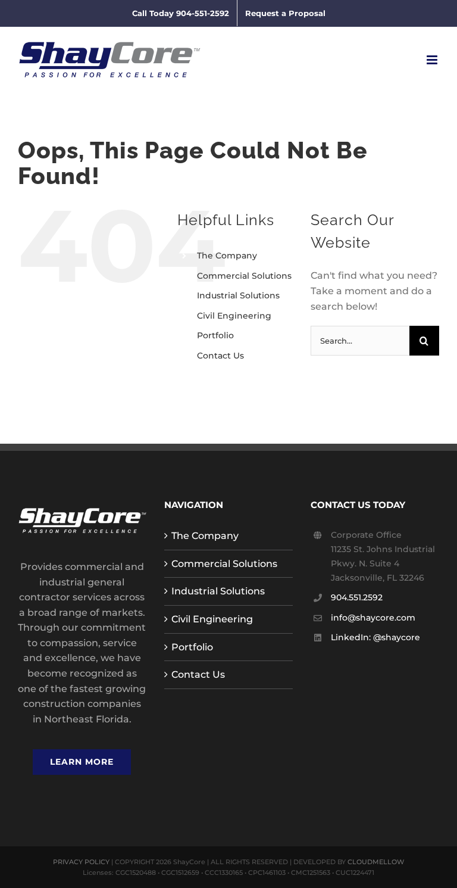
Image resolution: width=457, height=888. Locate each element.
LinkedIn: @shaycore (375, 637)
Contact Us (220, 355)
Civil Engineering (234, 315)
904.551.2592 (357, 597)
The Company (227, 255)
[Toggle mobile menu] (433, 60)
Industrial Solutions (238, 295)
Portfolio (215, 335)
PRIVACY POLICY (81, 862)
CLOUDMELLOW (376, 862)
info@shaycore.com (373, 617)
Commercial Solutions (244, 275)
